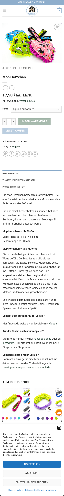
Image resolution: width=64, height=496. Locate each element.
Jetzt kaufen (15, 130)
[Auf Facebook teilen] (11, 154)
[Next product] (5, 87)
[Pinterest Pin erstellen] (29, 154)
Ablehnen (32, 473)
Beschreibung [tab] (10, 173)
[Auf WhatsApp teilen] (5, 154)
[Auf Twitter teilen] (17, 154)
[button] (59, 427)
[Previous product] (11, 87)
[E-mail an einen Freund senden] (23, 154)
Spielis (16, 68)
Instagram (8, 343)
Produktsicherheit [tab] (13, 187)
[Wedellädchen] (32, 10)
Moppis (53, 323)
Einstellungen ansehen (31, 482)
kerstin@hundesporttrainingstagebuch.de (26, 367)
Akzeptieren (32, 464)
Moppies (28, 68)
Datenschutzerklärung (34, 490)
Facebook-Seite (42, 338)
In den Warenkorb (34, 121)
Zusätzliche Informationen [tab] (18, 180)
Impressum (51, 490)
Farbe (5, 109)
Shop (5, 68)
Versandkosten (27, 101)
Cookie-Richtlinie (15, 490)
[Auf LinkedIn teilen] (35, 154)
